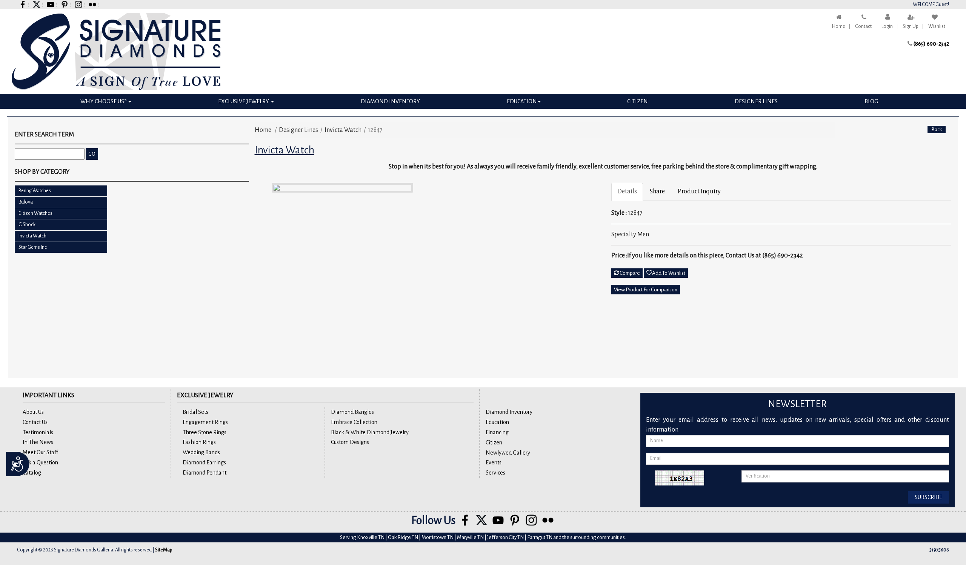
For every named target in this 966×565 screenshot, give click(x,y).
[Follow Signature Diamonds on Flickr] (92, 4)
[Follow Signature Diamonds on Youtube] (51, 4)
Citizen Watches (35, 213)
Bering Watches (34, 190)
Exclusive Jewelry (244, 101)
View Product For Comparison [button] (645, 289)
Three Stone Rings (204, 432)
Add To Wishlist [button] (668, 273)
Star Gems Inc (32, 247)
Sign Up (910, 26)
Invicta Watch (32, 236)
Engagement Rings (205, 422)
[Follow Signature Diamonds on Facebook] (23, 4)
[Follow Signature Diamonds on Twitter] (37, 4)
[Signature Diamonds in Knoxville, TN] (129, 51)
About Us (33, 412)
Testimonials (38, 432)
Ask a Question (40, 462)
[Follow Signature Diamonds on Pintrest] (65, 4)
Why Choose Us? (104, 101)
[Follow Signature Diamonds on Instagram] (79, 4)
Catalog (32, 473)
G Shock (26, 224)
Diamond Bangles (352, 412)
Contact (863, 26)
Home (838, 26)
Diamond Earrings (204, 462)
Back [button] (936, 129)
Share (657, 191)
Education (522, 101)
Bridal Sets (195, 412)
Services (495, 473)
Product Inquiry (699, 191)
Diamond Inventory (390, 101)
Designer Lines (756, 101)
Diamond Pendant (204, 473)
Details (627, 191)
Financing (497, 432)
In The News (38, 442)
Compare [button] (629, 273)
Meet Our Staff (40, 452)
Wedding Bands (201, 452)
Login (887, 26)
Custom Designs (350, 442)
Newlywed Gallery (508, 453)
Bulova (25, 202)
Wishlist (936, 26)
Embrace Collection (354, 422)
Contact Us (35, 422)
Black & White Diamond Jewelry (370, 432)
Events (493, 462)
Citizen (637, 101)
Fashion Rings (199, 442)
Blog (871, 101)
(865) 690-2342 (931, 44)
